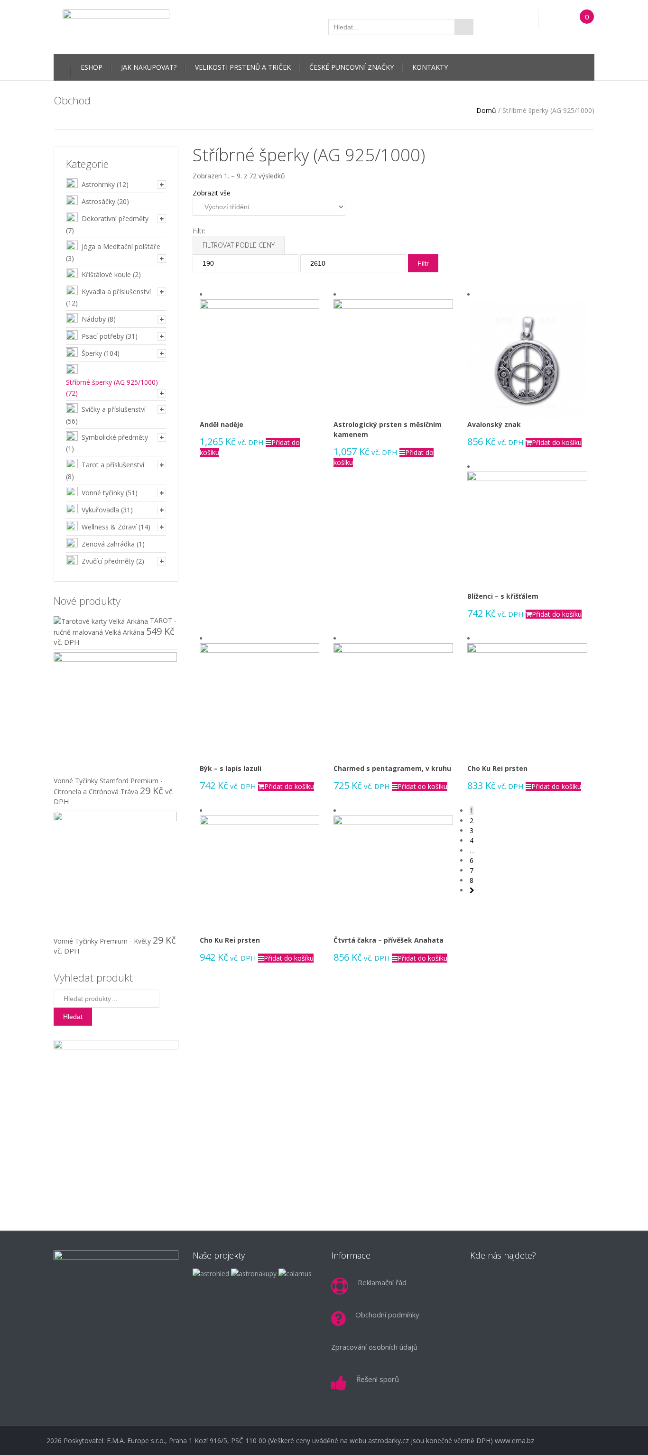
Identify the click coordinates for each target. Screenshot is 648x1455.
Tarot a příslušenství (113, 464)
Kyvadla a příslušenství (116, 291)
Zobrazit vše (212, 192)
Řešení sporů (377, 1379)
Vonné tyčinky (103, 492)
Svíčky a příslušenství (114, 409)
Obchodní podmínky (387, 1314)
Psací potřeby (103, 336)
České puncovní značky (351, 67)
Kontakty (430, 67)
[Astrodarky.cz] (116, 25)
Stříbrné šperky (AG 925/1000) (112, 382)
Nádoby (94, 319)
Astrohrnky (98, 184)
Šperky (92, 353)
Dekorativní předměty (115, 218)
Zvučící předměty (108, 560)
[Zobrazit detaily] (259, 358)
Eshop (91, 67)
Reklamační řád (382, 1282)
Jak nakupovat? (148, 67)
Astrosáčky (98, 201)
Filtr (423, 263)
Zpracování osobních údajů (374, 1347)
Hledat (73, 1016)
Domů (486, 110)
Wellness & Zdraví (109, 526)
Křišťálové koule (106, 274)
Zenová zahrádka (108, 543)
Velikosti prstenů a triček (243, 67)
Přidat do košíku (557, 442)
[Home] (62, 66)
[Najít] (463, 27)
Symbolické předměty (115, 437)
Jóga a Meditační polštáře (121, 246)
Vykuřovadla (100, 509)
